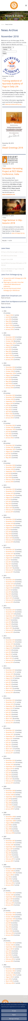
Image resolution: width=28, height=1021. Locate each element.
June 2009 (9, 801)
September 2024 (11, 373)
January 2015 (10, 632)
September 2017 (11, 556)
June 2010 (9, 773)
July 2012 (8, 710)
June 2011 (9, 742)
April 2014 (9, 656)
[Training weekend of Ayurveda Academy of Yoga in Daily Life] (11, 66)
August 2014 (9, 648)
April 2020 (9, 477)
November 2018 (10, 521)
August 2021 (9, 451)
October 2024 (10, 371)
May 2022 (9, 435)
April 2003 (9, 955)
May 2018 (9, 534)
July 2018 (8, 529)
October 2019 (10, 493)
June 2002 (9, 979)
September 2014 (11, 646)
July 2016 (8, 590)
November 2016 (10, 582)
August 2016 (9, 588)
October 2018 (10, 523)
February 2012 (10, 720)
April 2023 (9, 411)
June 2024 (9, 379)
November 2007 (10, 843)
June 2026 (9, 319)
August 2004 (9, 921)
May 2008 (9, 829)
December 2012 (10, 700)
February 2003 (10, 959)
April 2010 (9, 777)
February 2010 (10, 781)
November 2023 (10, 397)
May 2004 (9, 927)
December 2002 (10, 969)
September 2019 (11, 495)
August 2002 (9, 977)
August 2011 (9, 738)
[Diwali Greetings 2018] (14, 125)
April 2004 (9, 929)
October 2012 (10, 704)
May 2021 (9, 457)
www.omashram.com (8, 194)
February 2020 (10, 479)
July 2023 (8, 405)
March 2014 (9, 658)
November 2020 (10, 467)
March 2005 (9, 901)
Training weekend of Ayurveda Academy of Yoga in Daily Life (12, 83)
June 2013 (9, 682)
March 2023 (9, 414)
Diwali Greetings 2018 (12, 147)
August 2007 (9, 849)
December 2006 (10, 869)
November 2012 (10, 702)
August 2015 (9, 618)
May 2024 (9, 381)
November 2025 (10, 339)
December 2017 (10, 549)
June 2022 (9, 433)
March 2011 (9, 749)
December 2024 (10, 367)
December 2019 (10, 489)
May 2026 (9, 321)
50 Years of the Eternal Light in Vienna (12, 252)
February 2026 (10, 327)
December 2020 (10, 465)
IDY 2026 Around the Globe (9, 256)
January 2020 (10, 481)
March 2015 (9, 628)
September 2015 (11, 616)
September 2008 (11, 821)
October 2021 (10, 447)
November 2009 (10, 792)
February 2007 (10, 859)
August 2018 (9, 527)
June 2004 (9, 925)
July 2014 (8, 650)
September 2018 (11, 525)
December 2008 (10, 816)
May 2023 (9, 409)
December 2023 (10, 395)
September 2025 (11, 343)
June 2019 (9, 501)
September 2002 (11, 975)
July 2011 (8, 740)
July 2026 (8, 317)
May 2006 (9, 879)
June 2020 (9, 475)
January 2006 (10, 885)
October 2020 (10, 469)
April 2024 (9, 383)
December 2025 (10, 337)
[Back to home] (14, 5)
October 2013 (10, 674)
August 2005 (9, 899)
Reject (14, 1015)
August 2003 (9, 949)
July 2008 (8, 825)
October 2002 (10, 973)
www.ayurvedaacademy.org (13, 104)
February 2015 (10, 630)
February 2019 (10, 510)
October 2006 (10, 871)
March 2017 (9, 568)
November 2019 (10, 491)
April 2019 (9, 505)
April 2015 (9, 626)
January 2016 (10, 602)
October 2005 (10, 895)
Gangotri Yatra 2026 (7, 259)
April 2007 (9, 855)
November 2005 (10, 893)
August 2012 (9, 708)
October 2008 (10, 819)
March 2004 (9, 931)
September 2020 (11, 471)
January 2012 (10, 722)
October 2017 (10, 553)
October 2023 (10, 399)
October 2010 (10, 764)
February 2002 (10, 983)
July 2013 (8, 680)
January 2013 (10, 692)
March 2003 (9, 957)
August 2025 (9, 345)
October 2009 (10, 795)
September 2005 (11, 897)
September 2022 (11, 429)
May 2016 (9, 594)
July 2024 (8, 377)
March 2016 (9, 598)
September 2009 (11, 797)
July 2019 (8, 499)
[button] (26, 5)
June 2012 (9, 712)
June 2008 (9, 827)
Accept (14, 1011)
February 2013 (10, 690)
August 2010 (9, 768)
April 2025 (9, 353)
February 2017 (10, 570)
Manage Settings (14, 1019)
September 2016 (11, 586)
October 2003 (10, 945)
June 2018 (9, 532)
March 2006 (9, 881)
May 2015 (9, 624)
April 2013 (9, 686)
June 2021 (9, 455)
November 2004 (10, 915)
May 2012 (9, 714)
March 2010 (9, 779)
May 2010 (9, 775)
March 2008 (9, 831)
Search (4, 53)
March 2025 (9, 355)
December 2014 (10, 640)
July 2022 (8, 431)
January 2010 (10, 783)
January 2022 (10, 438)
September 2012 (11, 706)
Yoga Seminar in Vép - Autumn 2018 (12, 221)
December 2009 (10, 790)
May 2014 (9, 654)
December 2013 (10, 670)
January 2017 (10, 572)
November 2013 (10, 672)
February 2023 (10, 416)
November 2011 (10, 732)
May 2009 (9, 803)
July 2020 (8, 473)
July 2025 (8, 347)
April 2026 (9, 323)
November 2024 (10, 369)
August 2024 (9, 375)
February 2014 (10, 660)
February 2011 (10, 751)
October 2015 (10, 614)
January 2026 (10, 329)
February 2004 (10, 933)
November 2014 (10, 642)
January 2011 (10, 753)
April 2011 (9, 746)
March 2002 (9, 981)
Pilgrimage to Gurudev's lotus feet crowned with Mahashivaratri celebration (13, 284)
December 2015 (10, 610)
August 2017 (9, 558)
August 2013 (9, 678)
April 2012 (9, 716)
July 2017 (8, 560)
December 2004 (10, 913)
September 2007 (11, 847)
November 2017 (10, 551)
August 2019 (9, 497)
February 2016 (10, 600)
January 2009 (10, 809)
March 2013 (9, 688)
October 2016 (10, 584)
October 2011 (10, 734)
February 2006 (10, 883)
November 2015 (10, 612)
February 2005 (10, 903)
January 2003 (10, 961)
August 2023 (9, 403)
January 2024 (10, 387)
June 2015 (9, 622)
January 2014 (10, 662)
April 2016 (9, 596)
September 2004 (11, 919)
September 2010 (11, 766)
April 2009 (9, 805)
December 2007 (10, 840)
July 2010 (8, 770)
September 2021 (11, 449)
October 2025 (10, 341)
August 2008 (9, 823)
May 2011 (9, 744)
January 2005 (10, 905)
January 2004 (10, 935)
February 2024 (10, 385)
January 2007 (10, 861)
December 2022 (10, 425)
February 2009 (10, 807)
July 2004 (8, 923)
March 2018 (9, 538)
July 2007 (8, 851)
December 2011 (10, 730)
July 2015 (8, 620)
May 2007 (9, 853)
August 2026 (9, 315)
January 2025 (10, 359)
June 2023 (9, 407)
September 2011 (11, 736)
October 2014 (10, 644)
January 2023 (10, 418)
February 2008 (10, 833)
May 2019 (9, 503)
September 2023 (11, 401)
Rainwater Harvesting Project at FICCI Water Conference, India (12, 171)
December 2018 (10, 519)
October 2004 (10, 917)
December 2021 (10, 445)
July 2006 (8, 877)
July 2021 (8, 453)
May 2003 (9, 953)
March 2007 (9, 857)
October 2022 (10, 427)
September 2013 (11, 676)
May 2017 (9, 564)
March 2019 (9, 507)
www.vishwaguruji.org (18, 233)
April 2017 (9, 566)
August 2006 (9, 875)
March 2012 (9, 718)
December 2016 (10, 580)
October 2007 (10, 845)
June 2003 (9, 951)
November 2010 (10, 762)
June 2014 (9, 652)
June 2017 (9, 562)
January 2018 (10, 542)
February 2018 (10, 540)
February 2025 (10, 357)
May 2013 (9, 684)
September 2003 (11, 947)
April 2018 (9, 536)
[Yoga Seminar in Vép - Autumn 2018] (14, 206)
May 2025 (9, 351)
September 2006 (11, 873)
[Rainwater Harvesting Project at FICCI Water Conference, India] (10, 159)
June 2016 (9, 592)
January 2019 (10, 512)
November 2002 (10, 971)
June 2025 (9, 349)
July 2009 (8, 799)
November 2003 (10, 943)
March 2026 (9, 325)
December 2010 (10, 760)
